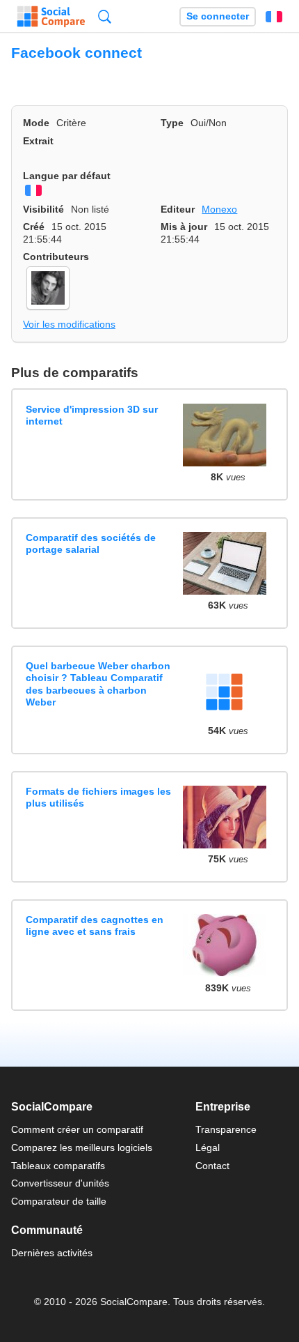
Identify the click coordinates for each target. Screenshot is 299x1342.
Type (172, 122)
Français (274, 16)
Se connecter (217, 16)
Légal (207, 1147)
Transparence (226, 1129)
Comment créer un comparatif (77, 1129)
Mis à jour (184, 226)
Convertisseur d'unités (60, 1183)
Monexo (219, 209)
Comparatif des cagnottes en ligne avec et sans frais (94, 925)
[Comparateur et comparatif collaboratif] (51, 16)
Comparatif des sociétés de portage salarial (91, 543)
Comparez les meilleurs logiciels (81, 1147)
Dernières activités (51, 1252)
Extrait (38, 140)
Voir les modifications (69, 324)
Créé (34, 226)
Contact (212, 1165)
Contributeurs (56, 256)
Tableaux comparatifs (58, 1165)
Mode (36, 122)
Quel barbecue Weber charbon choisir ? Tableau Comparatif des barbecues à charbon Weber (98, 684)
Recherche (104, 16)
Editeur (178, 209)
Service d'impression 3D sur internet (92, 415)
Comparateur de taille (58, 1201)
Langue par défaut (67, 175)
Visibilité (43, 209)
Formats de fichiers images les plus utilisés (98, 797)
